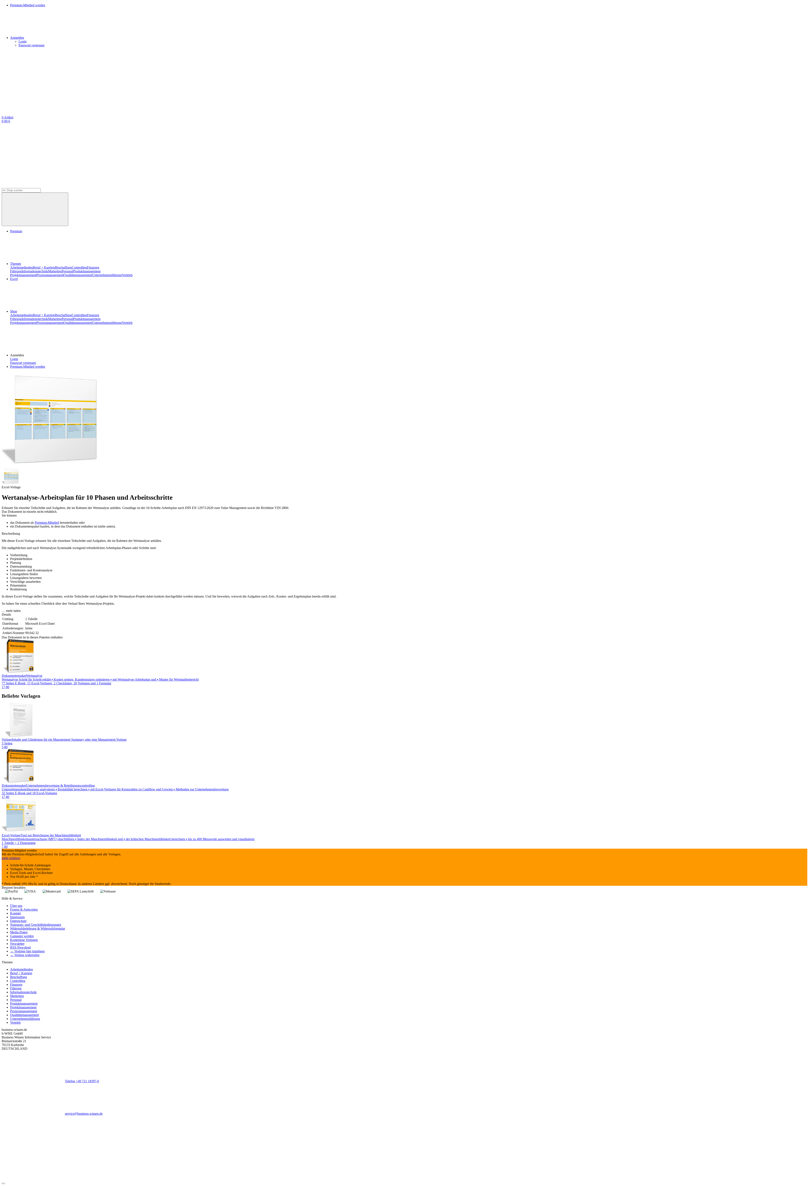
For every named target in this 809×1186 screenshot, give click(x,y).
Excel (14, 279)
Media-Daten (19, 932)
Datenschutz (18, 921)
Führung (15, 271)
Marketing (55, 271)
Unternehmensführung (107, 275)
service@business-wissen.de (84, 1113)
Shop (13, 311)
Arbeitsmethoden (21, 267)
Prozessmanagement (49, 275)
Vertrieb (127, 275)
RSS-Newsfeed (20, 947)
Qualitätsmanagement (77, 275)
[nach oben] (3, 1183)
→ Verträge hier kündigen (27, 951)
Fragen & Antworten (24, 909)
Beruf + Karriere (44, 267)
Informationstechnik (34, 271)
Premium (16, 231)
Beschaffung (63, 267)
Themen (15, 263)
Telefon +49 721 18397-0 (82, 1081)
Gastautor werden (22, 936)
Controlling (79, 267)
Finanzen (93, 267)
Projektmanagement (23, 275)
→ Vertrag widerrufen (24, 955)
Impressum (17, 917)
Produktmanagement (86, 271)
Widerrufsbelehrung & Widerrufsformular (37, 928)
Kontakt (15, 913)
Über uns (16, 905)
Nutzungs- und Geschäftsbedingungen (35, 924)
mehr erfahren (11, 858)
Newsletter (17, 943)
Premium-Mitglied (47, 522)
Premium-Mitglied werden (27, 366)
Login (23, 41)
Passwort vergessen (31, 45)
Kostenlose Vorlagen (24, 940)
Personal (67, 271)
